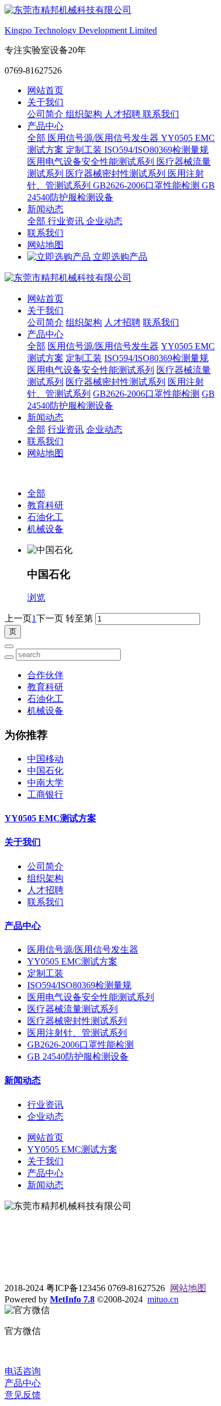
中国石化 (45, 770)
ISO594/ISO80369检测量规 (156, 150)
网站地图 (45, 245)
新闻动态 (45, 209)
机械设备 (45, 529)
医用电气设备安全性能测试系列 (91, 161)
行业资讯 (67, 221)
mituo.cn (162, 1299)
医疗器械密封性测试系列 (117, 173)
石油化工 (45, 517)
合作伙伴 (45, 675)
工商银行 (45, 794)
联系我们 (161, 114)
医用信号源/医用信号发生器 (104, 138)
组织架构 (85, 114)
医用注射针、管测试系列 (77, 1033)
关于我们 (45, 102)
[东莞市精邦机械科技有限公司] (110, 278)
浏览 (36, 597)
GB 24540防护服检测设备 (78, 1056)
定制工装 (85, 150)
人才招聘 (123, 114)
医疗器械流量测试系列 (72, 1009)
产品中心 (45, 126)
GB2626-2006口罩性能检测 (147, 185)
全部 (37, 138)
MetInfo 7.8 (72, 1299)
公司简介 (46, 114)
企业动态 (104, 221)
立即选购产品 (119, 257)
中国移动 (45, 759)
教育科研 (45, 505)
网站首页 (45, 90)
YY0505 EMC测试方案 (50, 818)
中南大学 (45, 782)
